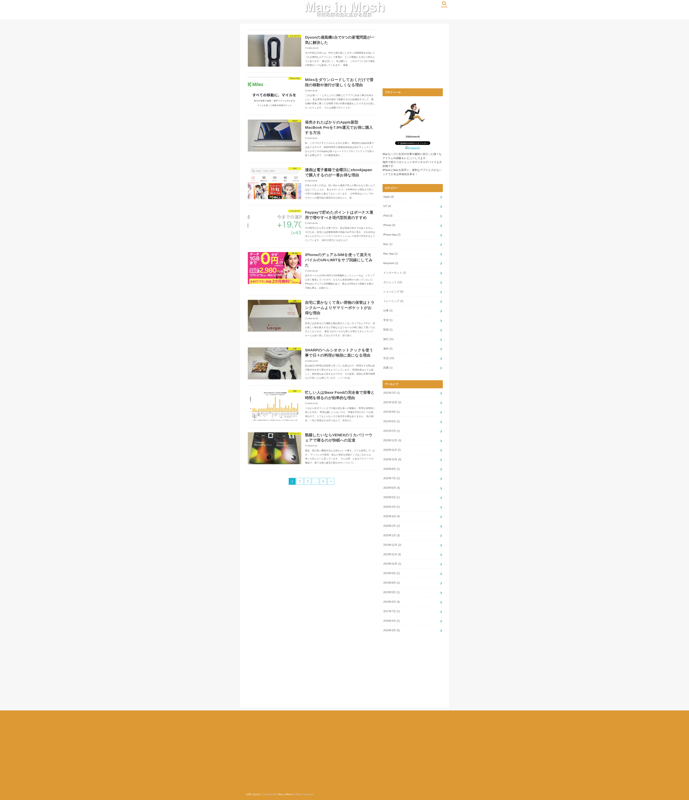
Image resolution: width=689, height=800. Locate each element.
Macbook (390, 263)
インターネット (394, 272)
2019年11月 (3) (392, 554)
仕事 (388, 310)
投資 (388, 329)
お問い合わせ (253, 794)
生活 (388, 358)
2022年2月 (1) (391, 392)
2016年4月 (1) (391, 620)
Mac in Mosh (285, 794)
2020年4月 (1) (391, 506)
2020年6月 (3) (391, 487)
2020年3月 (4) (391, 516)
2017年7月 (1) (391, 611)
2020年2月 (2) (391, 525)
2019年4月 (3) (391, 601)
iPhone (389, 225)
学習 (388, 320)
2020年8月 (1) (391, 469)
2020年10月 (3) (392, 459)
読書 (388, 367)
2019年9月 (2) (391, 573)
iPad (387, 215)
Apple (388, 196)
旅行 (388, 339)
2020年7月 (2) (391, 478)
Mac (387, 244)
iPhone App (391, 234)
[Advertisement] (413, 55)
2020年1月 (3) (391, 535)
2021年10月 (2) (392, 402)
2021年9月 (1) (391, 411)
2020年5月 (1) (391, 497)
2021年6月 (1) (391, 421)
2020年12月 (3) (392, 440)
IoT (387, 206)
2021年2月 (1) (391, 430)
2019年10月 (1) (392, 563)
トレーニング (393, 301)
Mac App (390, 253)
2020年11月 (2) (392, 449)
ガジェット (392, 282)
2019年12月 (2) (392, 544)
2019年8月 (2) (391, 582)
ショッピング (393, 291)
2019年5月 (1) (391, 592)
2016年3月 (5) (391, 630)
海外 (388, 348)
